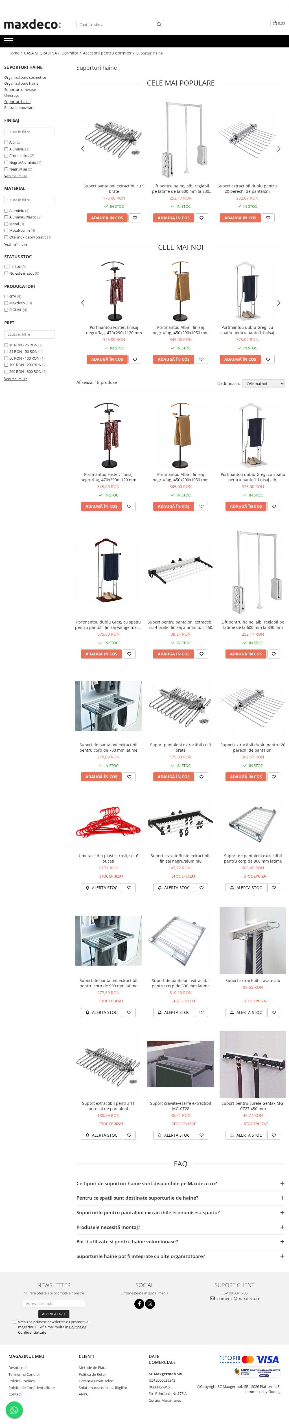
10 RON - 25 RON (23, 344)
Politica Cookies (21, 1380)
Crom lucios (19, 155)
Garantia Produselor (96, 1380)
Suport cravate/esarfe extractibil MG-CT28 (180, 1106)
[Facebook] (139, 1304)
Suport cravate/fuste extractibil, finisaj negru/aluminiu (181, 858)
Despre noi (17, 1367)
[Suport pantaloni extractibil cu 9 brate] (114, 138)
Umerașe (11, 95)
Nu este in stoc (21, 273)
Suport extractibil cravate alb (252, 980)
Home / (15, 53)
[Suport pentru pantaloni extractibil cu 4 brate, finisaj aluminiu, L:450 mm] (180, 570)
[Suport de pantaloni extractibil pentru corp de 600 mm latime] (180, 940)
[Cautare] (159, 24)
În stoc (15, 266)
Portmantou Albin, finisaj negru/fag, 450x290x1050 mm (181, 330)
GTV (12, 296)
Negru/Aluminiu (22, 162)
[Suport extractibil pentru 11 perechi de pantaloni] (108, 1064)
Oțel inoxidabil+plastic (27, 237)
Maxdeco (17, 302)
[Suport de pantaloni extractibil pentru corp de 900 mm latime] (108, 941)
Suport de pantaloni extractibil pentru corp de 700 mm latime (108, 747)
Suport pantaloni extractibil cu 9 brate (114, 188)
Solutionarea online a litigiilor (103, 1387)
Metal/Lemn (19, 230)
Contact (15, 1394)
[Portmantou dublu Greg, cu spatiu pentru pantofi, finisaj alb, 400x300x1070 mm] (247, 291)
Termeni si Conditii (24, 1374)
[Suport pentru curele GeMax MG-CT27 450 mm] (253, 1064)
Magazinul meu (26, 1356)
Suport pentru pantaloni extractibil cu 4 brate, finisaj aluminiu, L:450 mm (181, 624)
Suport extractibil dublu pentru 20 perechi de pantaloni (247, 188)
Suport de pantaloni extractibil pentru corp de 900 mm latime (108, 983)
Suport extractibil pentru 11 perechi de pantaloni (108, 1106)
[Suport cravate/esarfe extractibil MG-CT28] (180, 1064)
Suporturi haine (17, 101)
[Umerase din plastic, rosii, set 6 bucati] (108, 823)
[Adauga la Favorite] (134, 217)
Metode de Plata (92, 1367)
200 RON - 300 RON (25, 371)
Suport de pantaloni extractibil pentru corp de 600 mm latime (181, 983)
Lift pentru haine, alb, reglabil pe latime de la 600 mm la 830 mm (180, 188)
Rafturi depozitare (19, 107)
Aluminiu (16, 149)
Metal (14, 223)
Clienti (87, 1356)
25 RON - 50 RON (23, 351)
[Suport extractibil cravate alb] (253, 940)
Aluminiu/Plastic (22, 217)
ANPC (83, 1394)
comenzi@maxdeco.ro (238, 1298)
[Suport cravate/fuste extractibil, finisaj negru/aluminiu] (180, 823)
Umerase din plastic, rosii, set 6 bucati (108, 858)
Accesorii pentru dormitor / (109, 53)
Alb (12, 142)
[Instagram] (150, 1304)
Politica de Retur (92, 1374)
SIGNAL (15, 309)
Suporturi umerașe (20, 89)
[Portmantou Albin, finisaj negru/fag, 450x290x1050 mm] (180, 291)
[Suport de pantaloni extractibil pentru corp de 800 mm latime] (253, 822)
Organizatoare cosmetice (25, 77)
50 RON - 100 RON (24, 358)
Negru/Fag (18, 169)
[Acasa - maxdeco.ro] (32, 24)
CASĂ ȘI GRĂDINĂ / (42, 53)
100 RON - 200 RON (25, 364)
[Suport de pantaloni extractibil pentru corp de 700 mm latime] (108, 706)
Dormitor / (72, 53)
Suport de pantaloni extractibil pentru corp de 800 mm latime (253, 858)
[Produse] (9, 42)
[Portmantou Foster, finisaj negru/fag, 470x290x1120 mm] (114, 291)
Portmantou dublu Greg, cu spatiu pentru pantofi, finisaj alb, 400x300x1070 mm (247, 330)
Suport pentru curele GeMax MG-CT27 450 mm (253, 1106)
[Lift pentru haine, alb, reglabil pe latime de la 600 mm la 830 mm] (180, 138)
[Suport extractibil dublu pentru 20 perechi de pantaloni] (247, 138)
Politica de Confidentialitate (31, 1387)
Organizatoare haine (21, 83)
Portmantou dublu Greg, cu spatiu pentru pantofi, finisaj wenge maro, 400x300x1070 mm (108, 624)
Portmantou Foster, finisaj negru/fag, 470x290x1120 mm (114, 330)
